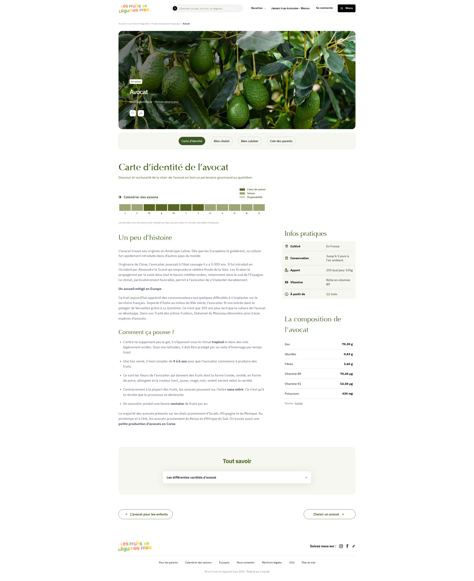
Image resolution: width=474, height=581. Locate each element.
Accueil (122, 23)
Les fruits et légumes (138, 23)
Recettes (257, 8)
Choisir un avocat (326, 514)
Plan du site (308, 562)
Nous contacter (246, 562)
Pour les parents (168, 562)
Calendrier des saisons (198, 562)
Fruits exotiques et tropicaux (166, 23)
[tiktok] (354, 546)
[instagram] (341, 546)
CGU (291, 562)
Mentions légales (272, 562)
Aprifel (299, 403)
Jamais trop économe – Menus (290, 8)
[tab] (141, 113)
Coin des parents (281, 141)
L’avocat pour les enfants (149, 514)
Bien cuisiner (249, 141)
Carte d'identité (191, 141)
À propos (224, 562)
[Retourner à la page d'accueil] (134, 8)
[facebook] (347, 546)
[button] (237, 477)
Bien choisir (222, 141)
